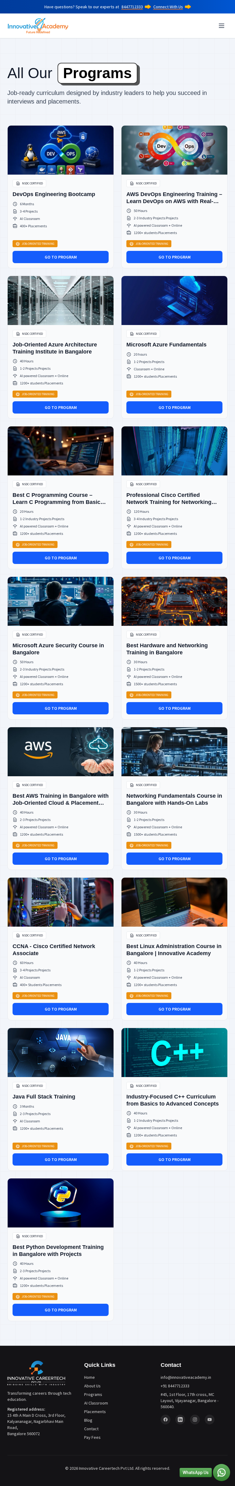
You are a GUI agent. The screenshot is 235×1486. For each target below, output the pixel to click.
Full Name (30, 693)
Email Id (28, 666)
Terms (83, 773)
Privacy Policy (110, 773)
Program (29, 719)
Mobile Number (35, 744)
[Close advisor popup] (219, 659)
